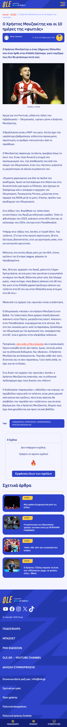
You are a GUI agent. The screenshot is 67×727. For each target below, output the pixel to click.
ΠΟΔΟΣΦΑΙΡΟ (13, 724)
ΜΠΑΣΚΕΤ (33, 724)
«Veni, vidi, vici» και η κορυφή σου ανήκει (41, 549)
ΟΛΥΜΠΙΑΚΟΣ (30, 422)
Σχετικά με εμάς (12, 688)
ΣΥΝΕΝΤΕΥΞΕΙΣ (54, 724)
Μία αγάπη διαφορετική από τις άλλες (40, 506)
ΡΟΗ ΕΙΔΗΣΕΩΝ (12, 648)
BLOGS (13, 14)
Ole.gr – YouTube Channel (22, 657)
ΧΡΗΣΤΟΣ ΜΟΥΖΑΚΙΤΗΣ (21, 425)
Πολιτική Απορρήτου (15, 706)
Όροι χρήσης (10, 697)
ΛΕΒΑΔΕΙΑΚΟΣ (18, 422)
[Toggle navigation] (62, 4)
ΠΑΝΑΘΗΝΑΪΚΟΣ (44, 422)
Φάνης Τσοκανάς (16, 37)
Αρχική (5, 14)
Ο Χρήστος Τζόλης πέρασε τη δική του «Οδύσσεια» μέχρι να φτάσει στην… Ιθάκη (41, 570)
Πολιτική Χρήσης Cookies (17, 715)
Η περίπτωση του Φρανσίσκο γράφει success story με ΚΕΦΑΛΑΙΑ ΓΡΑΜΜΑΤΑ (42, 527)
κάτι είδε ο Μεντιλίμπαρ (30, 344)
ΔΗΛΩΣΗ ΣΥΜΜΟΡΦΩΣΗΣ (19, 667)
